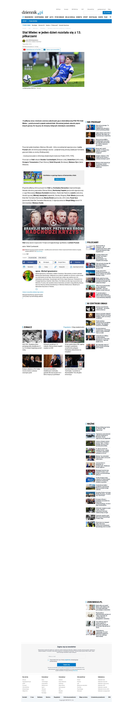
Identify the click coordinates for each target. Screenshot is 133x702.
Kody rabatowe (62, 681)
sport (29, 28)
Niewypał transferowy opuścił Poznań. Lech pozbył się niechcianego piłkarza (32, 296)
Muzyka (61, 691)
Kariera (48, 697)
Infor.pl (24, 679)
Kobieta (60, 679)
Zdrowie (44, 689)
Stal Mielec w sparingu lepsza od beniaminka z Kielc (59, 175)
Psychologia (80, 689)
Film (60, 689)
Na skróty (25, 677)
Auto (43, 679)
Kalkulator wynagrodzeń (104, 691)
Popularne (67, 327)
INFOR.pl (58, 9)
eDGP (23, 683)
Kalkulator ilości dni (102, 681)
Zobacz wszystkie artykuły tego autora (32, 292)
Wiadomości (45, 685)
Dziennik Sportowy (64, 25)
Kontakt (24, 697)
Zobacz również (59, 179)
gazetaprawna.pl (102, 9)
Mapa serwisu (83, 697)
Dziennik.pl (45, 677)
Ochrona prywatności (69, 697)
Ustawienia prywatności (98, 697)
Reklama (39, 697)
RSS (109, 697)
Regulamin (57, 697)
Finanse (79, 681)
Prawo (78, 679)
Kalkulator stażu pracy (103, 683)
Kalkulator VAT (101, 685)
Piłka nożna (33, 21)
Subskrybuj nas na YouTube (33, 49)
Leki (78, 683)
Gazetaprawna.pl (26, 681)
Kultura (60, 692)
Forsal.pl (24, 685)
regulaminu (68, 659)
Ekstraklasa (42, 28)
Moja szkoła (62, 685)
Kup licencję (39, 251)
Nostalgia (34, 25)
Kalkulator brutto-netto (103, 689)
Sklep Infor (25, 691)
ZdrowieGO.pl (90, 9)
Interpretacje (25, 689)
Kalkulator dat (101, 679)
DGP (83, 9)
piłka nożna (32, 257)
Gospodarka (45, 683)
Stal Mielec (42, 257)
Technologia (45, 681)
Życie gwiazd (62, 687)
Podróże (44, 691)
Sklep (109, 9)
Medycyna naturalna (82, 685)
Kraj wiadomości (78, 327)
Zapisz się (66, 664)
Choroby (79, 687)
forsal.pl (66, 9)
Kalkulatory (101, 677)
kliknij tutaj (75, 670)
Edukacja (61, 683)
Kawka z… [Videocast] (52, 25)
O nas (32, 697)
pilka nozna (35, 28)
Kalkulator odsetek (102, 687)
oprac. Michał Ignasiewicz (33, 41)
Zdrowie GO (41, 25)
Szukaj (108, 12)
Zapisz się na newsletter (53, 49)
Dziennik (24, 28)
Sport (25, 21)
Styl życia (79, 691)
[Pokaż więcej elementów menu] (110, 17)
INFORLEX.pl (75, 9)
